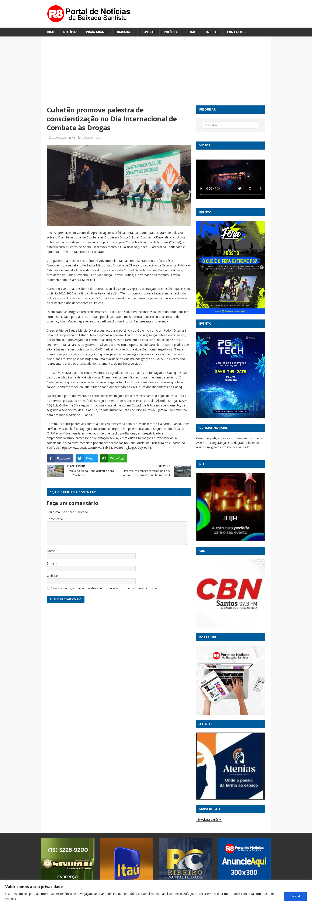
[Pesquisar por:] (231, 125)
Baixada (123, 32)
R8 (73, 137)
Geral (191, 32)
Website (52, 576)
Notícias (70, 32)
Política (171, 32)
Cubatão (87, 137)
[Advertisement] (156, 73)
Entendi (295, 896)
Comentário (55, 519)
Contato (234, 32)
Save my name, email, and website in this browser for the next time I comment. (105, 588)
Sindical (211, 32)
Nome (51, 551)
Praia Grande (97, 32)
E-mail (51, 563)
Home (50, 32)
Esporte (148, 32)
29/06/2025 (59, 137)
